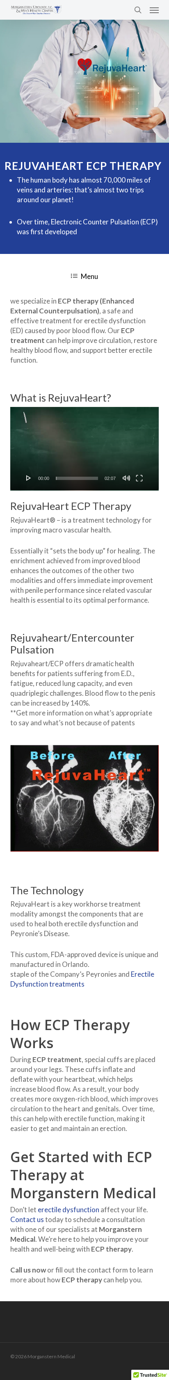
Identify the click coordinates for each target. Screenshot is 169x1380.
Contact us (27, 1219)
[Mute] (126, 478)
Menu (89, 276)
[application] (84, 449)
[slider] (77, 478)
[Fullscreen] (139, 478)
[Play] (28, 478)
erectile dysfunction (68, 1209)
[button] (154, 10)
